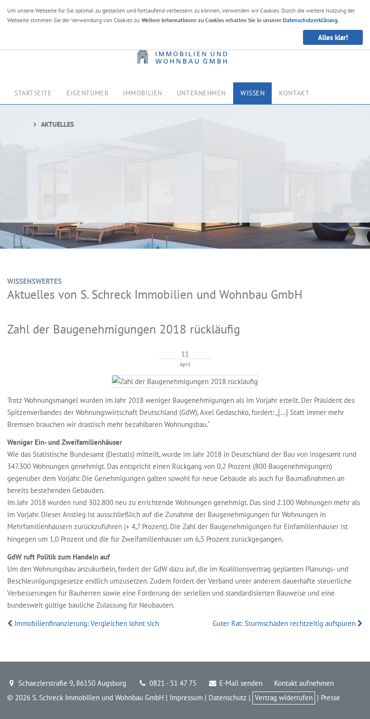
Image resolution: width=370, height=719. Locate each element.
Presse (330, 697)
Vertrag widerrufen (284, 697)
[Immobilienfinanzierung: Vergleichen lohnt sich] (10, 623)
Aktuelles (57, 124)
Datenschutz (228, 697)
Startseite (33, 93)
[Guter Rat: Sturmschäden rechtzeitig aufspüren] (359, 623)
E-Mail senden (240, 683)
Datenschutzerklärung (310, 20)
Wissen (252, 93)
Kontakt (294, 93)
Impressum (186, 697)
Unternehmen (201, 93)
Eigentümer (87, 93)
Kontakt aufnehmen (304, 683)
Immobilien (142, 93)
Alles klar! (333, 37)
